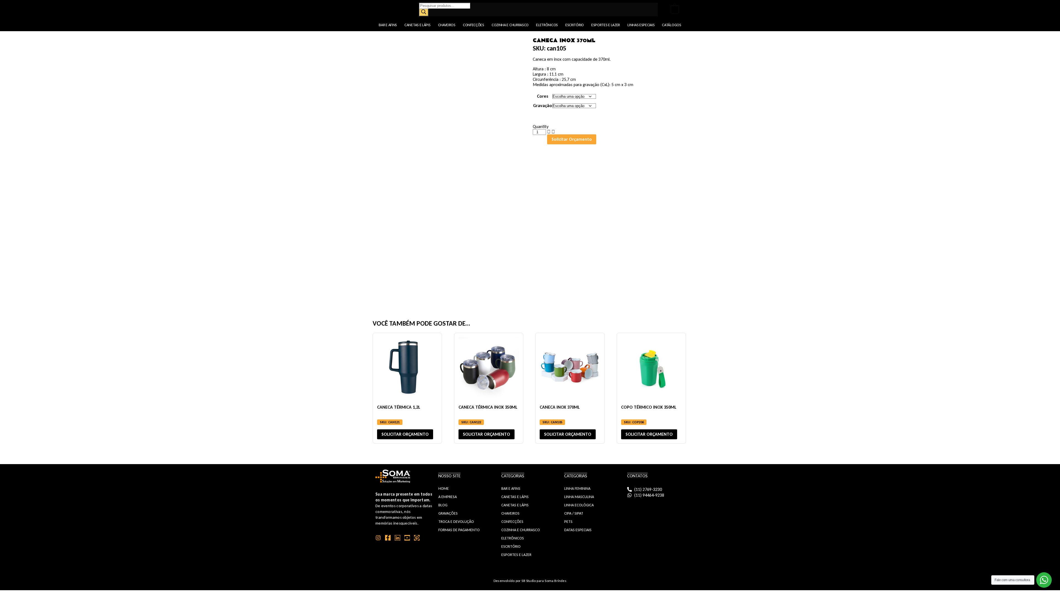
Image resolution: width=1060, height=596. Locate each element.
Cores (542, 96)
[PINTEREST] (417, 538)
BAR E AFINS (510, 488)
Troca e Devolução (456, 521)
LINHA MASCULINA (579, 496)
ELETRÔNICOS (512, 538)
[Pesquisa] (423, 12)
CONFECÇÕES (512, 521)
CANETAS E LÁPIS (515, 496)
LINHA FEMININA (577, 488)
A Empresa (447, 496)
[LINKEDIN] (397, 538)
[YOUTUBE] (407, 538)
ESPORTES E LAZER (516, 554)
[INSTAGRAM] (378, 538)
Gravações (448, 513)
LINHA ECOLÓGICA (579, 505)
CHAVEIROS (510, 513)
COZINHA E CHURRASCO (520, 530)
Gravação (542, 105)
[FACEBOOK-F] (388, 538)
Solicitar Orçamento (572, 139)
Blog (442, 505)
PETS (568, 521)
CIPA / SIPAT (573, 513)
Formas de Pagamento (459, 530)
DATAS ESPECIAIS (578, 530)
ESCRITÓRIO (511, 546)
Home (443, 488)
